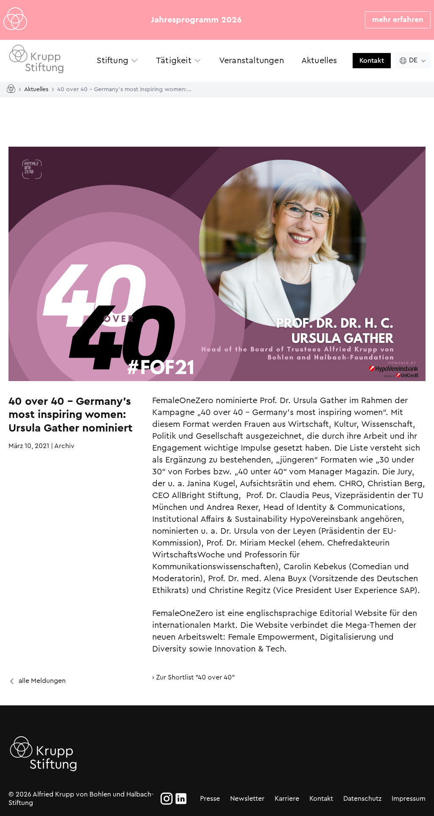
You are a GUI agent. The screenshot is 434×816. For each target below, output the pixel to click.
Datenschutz (362, 798)
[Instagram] (166, 799)
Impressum (409, 798)
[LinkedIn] (181, 799)
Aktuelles (36, 89)
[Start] (13, 89)
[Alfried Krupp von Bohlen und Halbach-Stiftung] (45, 60)
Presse (210, 798)
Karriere (287, 798)
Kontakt (371, 60)
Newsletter (247, 798)
